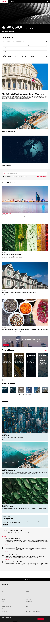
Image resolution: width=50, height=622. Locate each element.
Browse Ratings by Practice (41, 176)
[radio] (3, 176)
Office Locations (4, 611)
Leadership (27, 609)
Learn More (5, 524)
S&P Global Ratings (5, 584)
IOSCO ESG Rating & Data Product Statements (33, 611)
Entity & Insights (8, 176)
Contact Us (27, 591)
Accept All (40, 618)
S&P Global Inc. (4, 594)
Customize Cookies (34, 618)
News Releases (28, 599)
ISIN (26, 176)
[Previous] (2, 380)
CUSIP (16, 176)
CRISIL (3, 591)
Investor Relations (28, 597)
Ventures (3, 601)
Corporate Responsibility (29, 608)
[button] (20, 394)
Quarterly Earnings (29, 601)
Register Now (6, 345)
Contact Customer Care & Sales (6, 606)
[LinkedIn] (27, 579)
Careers (27, 606)
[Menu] (47, 1)
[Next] (4, 380)
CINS (21, 176)
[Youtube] (29, 579)
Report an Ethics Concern (5, 609)
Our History (3, 599)
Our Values (3, 597)
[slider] (25, 391)
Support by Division (5, 608)
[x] (25, 579)
